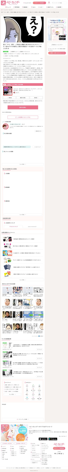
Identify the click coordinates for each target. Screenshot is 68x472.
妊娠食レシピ (13, 453)
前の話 (10, 97)
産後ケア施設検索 (24, 449)
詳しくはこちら (62, 436)
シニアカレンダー (45, 448)
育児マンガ (16, 385)
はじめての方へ (28, 3)
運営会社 (17, 467)
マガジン (33, 448)
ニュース (9, 7)
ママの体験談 (15, 391)
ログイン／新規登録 (39, 3)
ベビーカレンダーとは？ (10, 467)
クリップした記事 (23, 419)
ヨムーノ (43, 451)
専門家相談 (17, 7)
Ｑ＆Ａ (34, 7)
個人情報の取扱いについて (24, 467)
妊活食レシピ (13, 455)
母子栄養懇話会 (44, 464)
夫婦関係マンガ (14, 51)
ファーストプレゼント (36, 457)
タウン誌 (33, 450)
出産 (6, 391)
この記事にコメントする (23, 117)
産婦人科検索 (23, 451)
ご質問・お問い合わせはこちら (57, 53)
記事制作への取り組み (8, 443)
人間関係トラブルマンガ (24, 51)
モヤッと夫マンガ (35, 53)
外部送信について (32, 467)
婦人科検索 (23, 453)
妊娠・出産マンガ (9, 385)
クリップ (38, 146)
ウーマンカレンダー (45, 446)
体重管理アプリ (35, 462)
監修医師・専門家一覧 (21, 443)
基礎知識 (25, 7)
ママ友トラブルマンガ (9, 389)
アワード (33, 446)
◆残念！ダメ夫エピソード (10, 53)
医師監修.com (44, 453)
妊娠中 (3, 454)
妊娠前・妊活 (4, 452)
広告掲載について (48, 467)
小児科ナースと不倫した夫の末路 (11, 56)
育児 (3, 457)
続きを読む (23, 107)
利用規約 (54, 467)
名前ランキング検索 (35, 445)
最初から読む (23, 97)
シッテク (43, 450)
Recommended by (35, 336)
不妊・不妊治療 (5, 459)
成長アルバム (50, 7)
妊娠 (17, 389)
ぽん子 (18, 53)
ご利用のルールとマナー (57, 44)
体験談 (12, 448)
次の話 (35, 97)
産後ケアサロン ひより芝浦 (45, 456)
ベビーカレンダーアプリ (36, 461)
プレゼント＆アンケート (36, 453)
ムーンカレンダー (45, 445)
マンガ (10, 9)
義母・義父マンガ (17, 387)
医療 (10, 391)
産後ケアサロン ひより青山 (45, 455)
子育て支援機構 (44, 460)
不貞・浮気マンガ (26, 53)
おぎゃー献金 (44, 462)
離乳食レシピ (13, 452)
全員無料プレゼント (35, 455)
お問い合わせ (58, 467)
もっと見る (22, 164)
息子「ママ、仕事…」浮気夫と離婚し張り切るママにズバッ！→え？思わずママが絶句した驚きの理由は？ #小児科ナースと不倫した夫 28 (30, 12)
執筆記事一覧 (38, 131)
